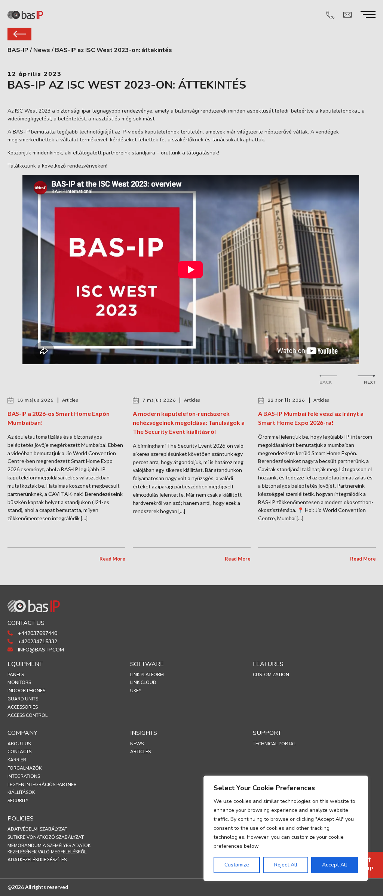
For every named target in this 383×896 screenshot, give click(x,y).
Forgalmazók (24, 768)
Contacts (19, 752)
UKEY (135, 691)
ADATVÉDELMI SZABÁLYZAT (37, 829)
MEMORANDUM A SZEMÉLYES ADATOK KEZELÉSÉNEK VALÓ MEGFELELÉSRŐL (49, 849)
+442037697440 (36, 633)
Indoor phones (26, 691)
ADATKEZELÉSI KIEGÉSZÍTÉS (37, 860)
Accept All (334, 864)
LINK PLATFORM (147, 675)
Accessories (22, 707)
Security (17, 801)
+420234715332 (36, 641)
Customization (271, 675)
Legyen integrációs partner (42, 785)
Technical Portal (274, 744)
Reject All (285, 864)
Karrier (16, 760)
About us (19, 744)
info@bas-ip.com (40, 649)
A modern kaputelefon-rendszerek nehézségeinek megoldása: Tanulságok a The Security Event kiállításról (189, 422)
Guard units (22, 699)
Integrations (23, 776)
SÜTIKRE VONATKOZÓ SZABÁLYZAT (45, 837)
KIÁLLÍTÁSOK (21, 792)
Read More (112, 559)
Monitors (19, 682)
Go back (19, 34)
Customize (236, 864)
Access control (27, 715)
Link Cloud (143, 682)
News (137, 744)
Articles (140, 752)
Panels (15, 675)
